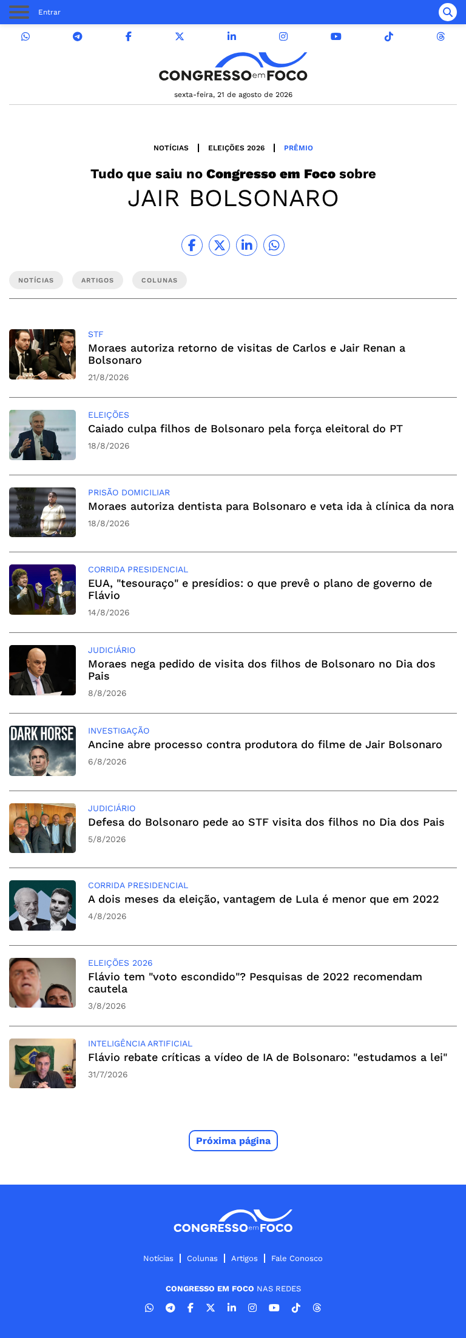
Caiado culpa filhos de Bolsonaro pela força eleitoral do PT (245, 428)
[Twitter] (179, 36)
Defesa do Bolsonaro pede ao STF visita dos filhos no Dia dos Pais (266, 821)
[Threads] (440, 36)
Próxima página (233, 1140)
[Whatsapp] (25, 36)
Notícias (171, 148)
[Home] (233, 66)
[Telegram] (78, 36)
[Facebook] (129, 36)
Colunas (202, 1258)
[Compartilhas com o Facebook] (192, 245)
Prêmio (298, 148)
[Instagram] (283, 36)
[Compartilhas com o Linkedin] (246, 245)
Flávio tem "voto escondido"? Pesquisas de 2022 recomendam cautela (255, 982)
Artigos (244, 1258)
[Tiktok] (389, 36)
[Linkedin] (232, 36)
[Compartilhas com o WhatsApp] (274, 245)
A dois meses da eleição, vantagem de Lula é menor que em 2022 (263, 898)
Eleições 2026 (236, 148)
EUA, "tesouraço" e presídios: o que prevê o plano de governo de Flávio (260, 589)
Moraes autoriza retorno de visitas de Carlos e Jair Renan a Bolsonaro (246, 353)
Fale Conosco (297, 1258)
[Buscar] (448, 12)
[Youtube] (336, 36)
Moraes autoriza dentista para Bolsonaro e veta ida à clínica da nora (271, 506)
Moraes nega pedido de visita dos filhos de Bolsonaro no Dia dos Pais (262, 669)
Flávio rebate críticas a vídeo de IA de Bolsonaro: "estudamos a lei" (267, 1057)
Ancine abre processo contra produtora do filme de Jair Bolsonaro (265, 744)
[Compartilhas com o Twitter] (219, 245)
